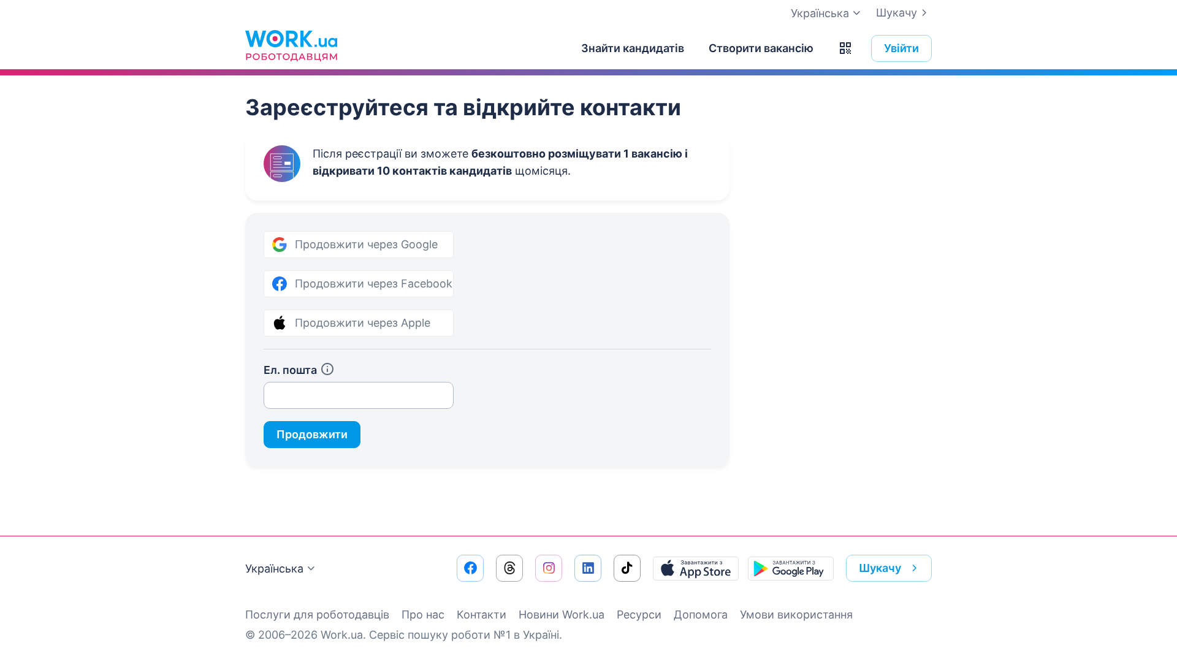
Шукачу (896, 12)
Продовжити (312, 434)
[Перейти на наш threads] (509, 568)
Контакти (481, 614)
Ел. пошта (290, 369)
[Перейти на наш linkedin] (587, 568)
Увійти (901, 48)
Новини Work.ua (561, 614)
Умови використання (796, 614)
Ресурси (639, 614)
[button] (845, 48)
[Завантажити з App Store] (696, 568)
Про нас (423, 614)
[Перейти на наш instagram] (548, 568)
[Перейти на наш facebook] (470, 568)
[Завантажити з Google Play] (791, 568)
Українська (274, 568)
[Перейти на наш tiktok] (627, 568)
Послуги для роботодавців (317, 614)
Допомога (701, 614)
